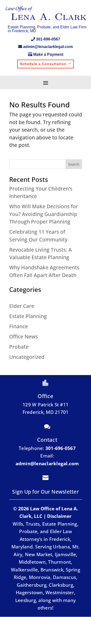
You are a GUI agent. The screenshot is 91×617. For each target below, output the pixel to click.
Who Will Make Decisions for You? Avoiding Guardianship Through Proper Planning (43, 214)
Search (73, 164)
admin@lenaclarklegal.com (48, 47)
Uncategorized (26, 356)
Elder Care (21, 306)
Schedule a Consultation (43, 64)
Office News (23, 336)
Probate (19, 346)
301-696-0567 (48, 39)
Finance (18, 326)
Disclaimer (59, 516)
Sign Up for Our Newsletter (45, 491)
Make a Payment (48, 54)
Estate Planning (28, 316)
